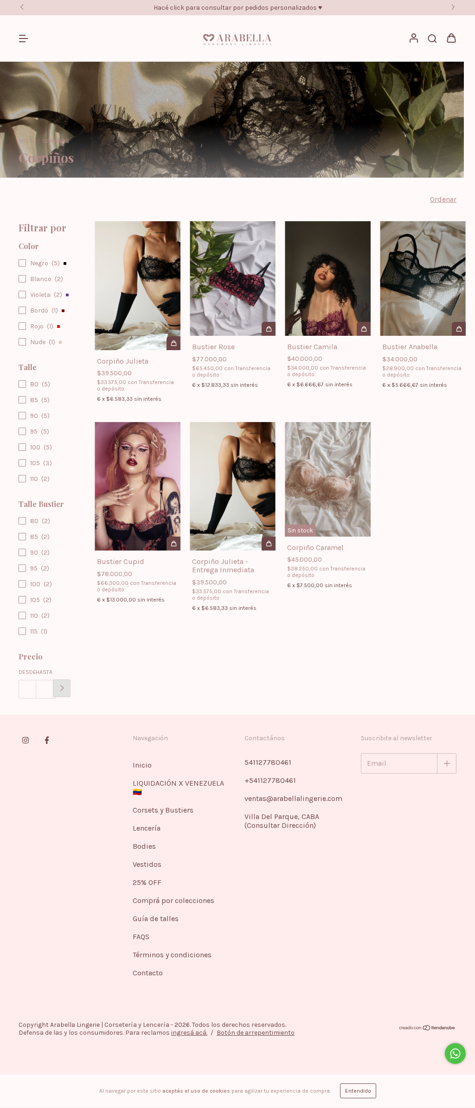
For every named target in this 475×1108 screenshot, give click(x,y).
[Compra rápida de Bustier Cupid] (173, 544)
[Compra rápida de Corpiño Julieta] (173, 343)
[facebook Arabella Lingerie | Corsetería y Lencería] (47, 740)
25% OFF (147, 882)
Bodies (144, 846)
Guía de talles (156, 918)
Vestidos (147, 864)
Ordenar (443, 199)
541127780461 (267, 762)
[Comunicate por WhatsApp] (455, 1053)
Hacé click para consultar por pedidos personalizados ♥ (238, 8)
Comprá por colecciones (173, 900)
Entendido (358, 1091)
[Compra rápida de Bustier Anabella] (459, 329)
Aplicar (62, 688)
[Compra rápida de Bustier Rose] (269, 329)
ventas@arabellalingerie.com (293, 798)
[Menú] (23, 38)
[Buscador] (432, 38)
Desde (27, 672)
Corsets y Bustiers (163, 810)
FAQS (141, 936)
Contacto (148, 972)
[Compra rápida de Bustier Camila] (364, 329)
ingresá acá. (189, 1033)
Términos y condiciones (172, 954)
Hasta (44, 672)
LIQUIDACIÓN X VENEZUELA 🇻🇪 (178, 787)
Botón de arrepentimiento (256, 1033)
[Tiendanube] (427, 1029)
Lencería (146, 828)
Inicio (26, 141)
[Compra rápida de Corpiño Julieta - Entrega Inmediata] (269, 544)
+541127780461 (270, 780)
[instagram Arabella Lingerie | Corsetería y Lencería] (25, 740)
